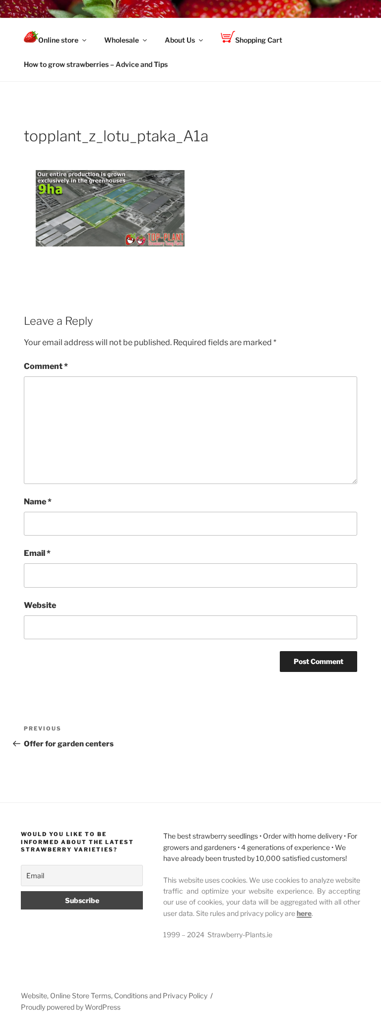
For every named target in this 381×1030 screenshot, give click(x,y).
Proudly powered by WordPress (71, 1007)
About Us (180, 40)
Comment (46, 366)
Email (37, 553)
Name (38, 501)
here (304, 913)
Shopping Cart (258, 40)
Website (40, 605)
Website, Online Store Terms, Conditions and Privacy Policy (114, 995)
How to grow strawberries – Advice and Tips (96, 64)
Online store (58, 40)
